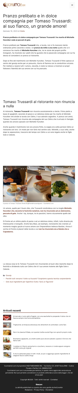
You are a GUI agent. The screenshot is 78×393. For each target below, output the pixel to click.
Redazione (28, 390)
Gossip (8, 275)
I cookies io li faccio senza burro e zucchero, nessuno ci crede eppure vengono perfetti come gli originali (41, 347)
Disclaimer (49, 390)
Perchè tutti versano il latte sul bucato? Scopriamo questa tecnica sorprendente (38, 279)
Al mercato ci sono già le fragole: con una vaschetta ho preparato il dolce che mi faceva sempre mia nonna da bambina (41, 317)
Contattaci (54, 380)
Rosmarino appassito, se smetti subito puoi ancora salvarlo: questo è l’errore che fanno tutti (42, 340)
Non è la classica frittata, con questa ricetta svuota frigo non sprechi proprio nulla (42, 332)
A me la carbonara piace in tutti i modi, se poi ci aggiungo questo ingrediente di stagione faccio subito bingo (41, 354)
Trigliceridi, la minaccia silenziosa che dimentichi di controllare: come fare (39, 325)
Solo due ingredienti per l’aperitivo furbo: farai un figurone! (29, 282)
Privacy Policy (39, 390)
